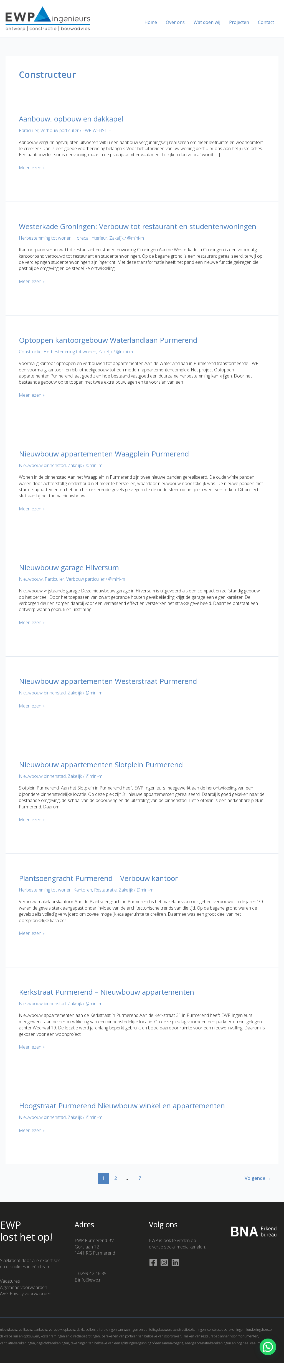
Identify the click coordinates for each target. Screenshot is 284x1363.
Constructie (30, 352)
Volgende (258, 1178)
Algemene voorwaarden (23, 1287)
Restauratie (105, 890)
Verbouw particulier (59, 130)
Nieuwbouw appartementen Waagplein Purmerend (104, 454)
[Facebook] (153, 1262)
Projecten (239, 22)
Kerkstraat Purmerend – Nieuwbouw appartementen (106, 992)
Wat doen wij (207, 22)
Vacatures (10, 1281)
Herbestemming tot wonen (45, 238)
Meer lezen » (32, 168)
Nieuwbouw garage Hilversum (69, 567)
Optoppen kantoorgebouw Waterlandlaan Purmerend (108, 340)
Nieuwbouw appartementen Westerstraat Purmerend (108, 681)
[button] (268, 1347)
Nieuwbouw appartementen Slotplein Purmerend (101, 764)
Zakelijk (116, 238)
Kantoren (82, 890)
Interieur (98, 238)
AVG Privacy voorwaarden (25, 1293)
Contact (266, 22)
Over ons (175, 22)
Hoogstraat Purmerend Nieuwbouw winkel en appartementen (122, 1106)
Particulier (29, 130)
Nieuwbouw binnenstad (42, 465)
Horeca (80, 238)
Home (150, 22)
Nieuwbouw (31, 579)
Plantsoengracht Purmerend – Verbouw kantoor (98, 878)
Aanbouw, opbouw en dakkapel (71, 119)
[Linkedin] (175, 1262)
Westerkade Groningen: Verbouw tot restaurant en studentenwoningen (137, 226)
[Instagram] (164, 1262)
